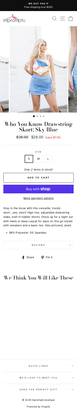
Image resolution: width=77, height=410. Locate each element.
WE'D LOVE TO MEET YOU (38, 377)
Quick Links (39, 366)
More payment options (38, 198)
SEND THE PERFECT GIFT (38, 389)
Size (38, 152)
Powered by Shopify (38, 406)
